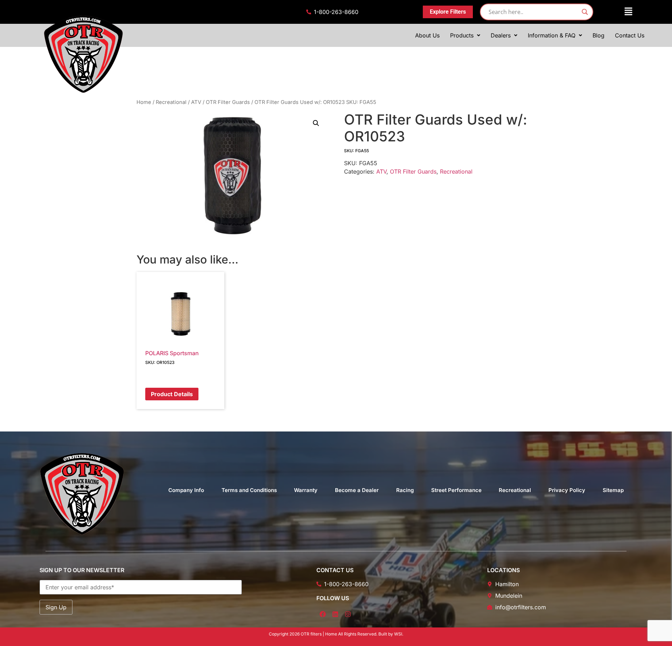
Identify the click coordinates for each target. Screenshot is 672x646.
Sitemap (613, 490)
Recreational (171, 102)
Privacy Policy (566, 490)
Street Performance (456, 490)
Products (462, 35)
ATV (196, 102)
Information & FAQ (551, 35)
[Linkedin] (335, 614)
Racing (405, 490)
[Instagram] (348, 614)
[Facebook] (322, 614)
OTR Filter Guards (228, 102)
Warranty (305, 490)
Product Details (172, 394)
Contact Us (629, 35)
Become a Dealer (357, 490)
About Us (427, 35)
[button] (617, 11)
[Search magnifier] (585, 12)
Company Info (186, 490)
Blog (598, 35)
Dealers (501, 35)
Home (143, 102)
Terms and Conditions (249, 490)
